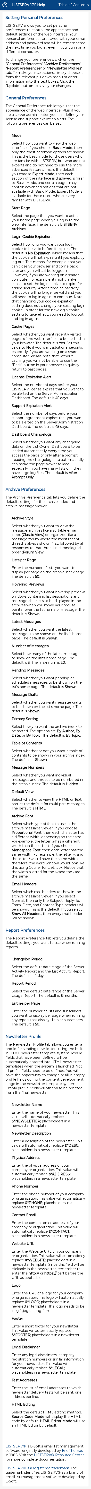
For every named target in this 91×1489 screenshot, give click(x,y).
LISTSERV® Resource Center (59, 1455)
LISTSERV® (16, 1446)
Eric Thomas (72, 1450)
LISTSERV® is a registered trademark (37, 1468)
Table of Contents (73, 5)
